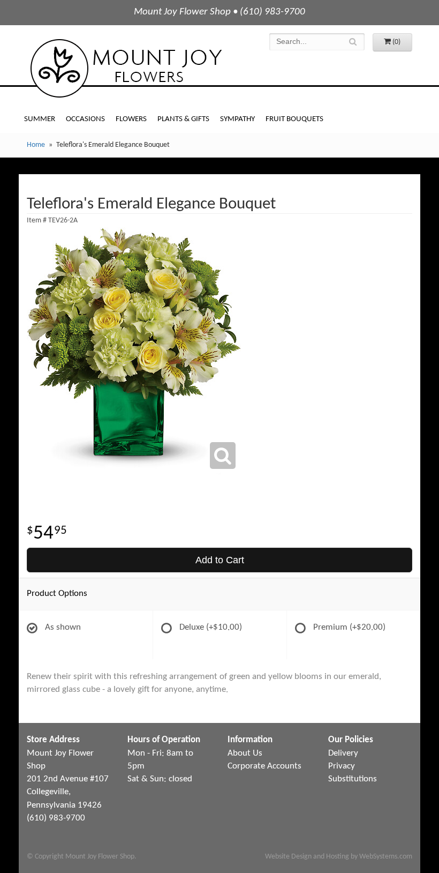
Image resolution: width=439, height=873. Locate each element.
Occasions (85, 119)
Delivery (343, 753)
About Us (245, 753)
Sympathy (237, 119)
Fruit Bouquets (294, 119)
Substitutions (352, 779)
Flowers (131, 119)
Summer (39, 119)
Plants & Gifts (183, 119)
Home (36, 144)
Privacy (341, 766)
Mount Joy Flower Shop (125, 68)
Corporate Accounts (264, 766)
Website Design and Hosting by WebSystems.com (338, 856)
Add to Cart (219, 560)
